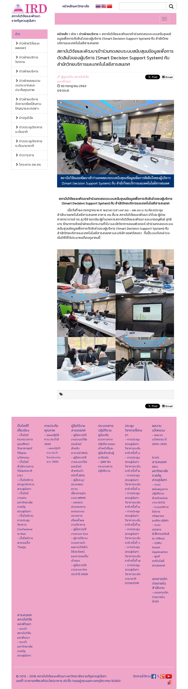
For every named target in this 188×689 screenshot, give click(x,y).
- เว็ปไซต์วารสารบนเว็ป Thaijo (25, 542)
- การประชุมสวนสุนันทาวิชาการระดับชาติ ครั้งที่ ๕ (133, 518)
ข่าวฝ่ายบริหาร (28, 71)
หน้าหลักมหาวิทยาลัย (75, 6)
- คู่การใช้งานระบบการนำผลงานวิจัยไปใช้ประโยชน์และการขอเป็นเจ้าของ (79, 549)
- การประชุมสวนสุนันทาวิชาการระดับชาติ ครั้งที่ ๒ (133, 464)
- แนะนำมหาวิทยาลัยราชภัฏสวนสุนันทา (25, 649)
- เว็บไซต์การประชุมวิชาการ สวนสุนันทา (25, 484)
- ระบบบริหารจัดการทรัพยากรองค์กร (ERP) (160, 514)
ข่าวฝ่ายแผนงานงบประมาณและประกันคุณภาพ (27, 85)
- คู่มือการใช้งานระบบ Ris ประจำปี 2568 (79, 569)
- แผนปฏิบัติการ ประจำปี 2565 (51, 439)
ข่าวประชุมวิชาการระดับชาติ (28, 129)
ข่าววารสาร (26, 155)
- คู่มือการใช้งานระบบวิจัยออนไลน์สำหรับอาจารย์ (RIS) (79, 444)
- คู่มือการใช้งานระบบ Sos (79, 531)
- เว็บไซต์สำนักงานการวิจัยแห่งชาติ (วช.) (25, 469)
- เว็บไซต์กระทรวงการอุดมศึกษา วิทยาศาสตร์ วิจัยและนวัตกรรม (25, 446)
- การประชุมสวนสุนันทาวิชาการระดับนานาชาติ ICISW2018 (133, 574)
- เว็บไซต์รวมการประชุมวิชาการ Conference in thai (25, 524)
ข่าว (17, 34)
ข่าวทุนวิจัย (25, 117)
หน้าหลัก (62, 34)
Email (169, 77)
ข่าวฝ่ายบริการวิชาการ (26, 59)
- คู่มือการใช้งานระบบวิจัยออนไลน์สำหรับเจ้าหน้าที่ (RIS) (79, 466)
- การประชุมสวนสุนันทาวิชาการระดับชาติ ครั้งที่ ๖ (133, 536)
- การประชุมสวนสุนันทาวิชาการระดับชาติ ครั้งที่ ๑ (133, 446)
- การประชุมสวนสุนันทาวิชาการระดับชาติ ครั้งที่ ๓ (133, 482)
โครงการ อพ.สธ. (29, 164)
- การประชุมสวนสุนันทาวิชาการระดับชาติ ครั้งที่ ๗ (133, 554)
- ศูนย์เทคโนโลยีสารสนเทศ (158, 560)
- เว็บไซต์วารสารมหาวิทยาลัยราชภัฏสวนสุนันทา (25, 502)
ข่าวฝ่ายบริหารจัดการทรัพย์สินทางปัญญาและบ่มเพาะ (28, 104)
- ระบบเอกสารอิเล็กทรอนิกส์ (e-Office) (160, 532)
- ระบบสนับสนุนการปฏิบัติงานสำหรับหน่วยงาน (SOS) (160, 493)
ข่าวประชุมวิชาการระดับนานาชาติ (28, 143)
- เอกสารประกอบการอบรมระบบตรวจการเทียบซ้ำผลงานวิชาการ (78, 513)
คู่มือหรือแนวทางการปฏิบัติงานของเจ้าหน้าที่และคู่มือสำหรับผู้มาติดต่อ (106, 446)
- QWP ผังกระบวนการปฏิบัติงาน (105, 466)
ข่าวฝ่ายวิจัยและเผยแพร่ (27, 45)
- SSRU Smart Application (160, 547)
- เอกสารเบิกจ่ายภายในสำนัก (160, 597)
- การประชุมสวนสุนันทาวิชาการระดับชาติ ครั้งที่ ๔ (133, 500)
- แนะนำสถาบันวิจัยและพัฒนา (24, 633)
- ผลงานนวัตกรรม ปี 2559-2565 (159, 439)
